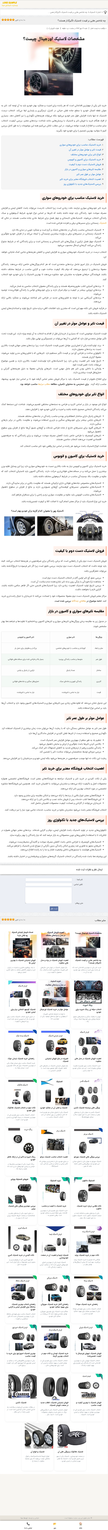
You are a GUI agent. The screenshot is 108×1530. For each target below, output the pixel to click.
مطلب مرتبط (44, 384)
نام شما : (79, 879)
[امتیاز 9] (12, 19)
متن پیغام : (78, 903)
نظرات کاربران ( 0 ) (53, 28)
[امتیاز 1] (2, 19)
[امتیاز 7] (10, 19)
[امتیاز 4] (6, 19)
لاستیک (92, 12)
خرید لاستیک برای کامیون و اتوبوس (84, 159)
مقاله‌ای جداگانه (79, 601)
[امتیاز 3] (4, 19)
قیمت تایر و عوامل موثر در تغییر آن (85, 150)
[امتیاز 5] (7, 19)
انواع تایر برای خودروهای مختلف (86, 154)
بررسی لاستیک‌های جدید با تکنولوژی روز (82, 184)
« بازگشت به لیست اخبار (98, 28)
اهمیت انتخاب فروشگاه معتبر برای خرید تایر (80, 179)
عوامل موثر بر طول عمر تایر (88, 174)
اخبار (99, 12)
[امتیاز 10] (14, 19)
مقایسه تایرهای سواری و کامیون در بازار (83, 169)
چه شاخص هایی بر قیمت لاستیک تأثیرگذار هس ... (67, 12)
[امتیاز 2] (3, 19)
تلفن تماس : (78, 884)
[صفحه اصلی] (9, 4)
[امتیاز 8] (11, 19)
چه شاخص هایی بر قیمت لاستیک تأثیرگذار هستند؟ (82, 21)
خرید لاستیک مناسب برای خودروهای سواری (80, 145)
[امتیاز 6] (8, 19)
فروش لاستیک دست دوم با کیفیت (85, 164)
